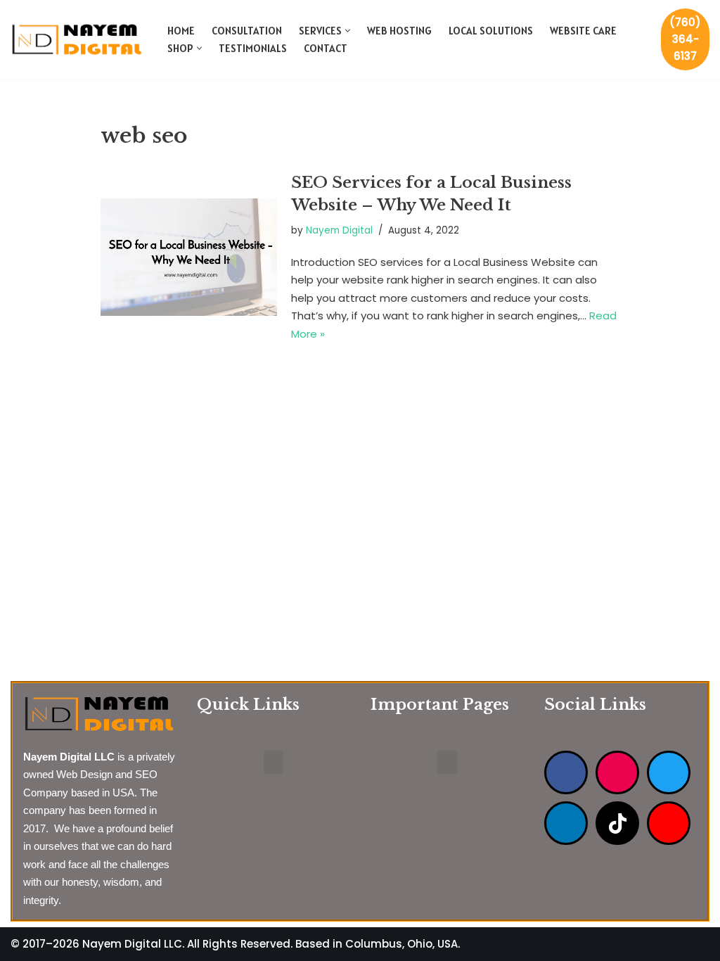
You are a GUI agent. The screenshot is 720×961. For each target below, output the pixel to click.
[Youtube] (668, 823)
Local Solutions (491, 30)
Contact (325, 48)
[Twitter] (668, 772)
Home (181, 30)
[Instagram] (617, 772)
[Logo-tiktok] (617, 823)
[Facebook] (566, 772)
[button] (347, 30)
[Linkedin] (566, 823)
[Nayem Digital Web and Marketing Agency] (77, 39)
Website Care (583, 30)
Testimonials (253, 48)
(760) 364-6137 (685, 39)
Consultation (247, 30)
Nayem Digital (339, 230)
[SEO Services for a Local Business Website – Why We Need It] (189, 257)
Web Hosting (399, 30)
